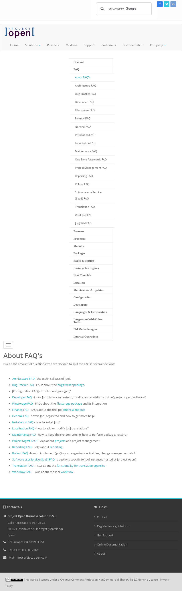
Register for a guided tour (114, 526)
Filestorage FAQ (85, 110)
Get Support (105, 535)
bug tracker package (70, 385)
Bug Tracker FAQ (85, 94)
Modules (71, 45)
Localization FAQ (85, 143)
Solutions (31, 45)
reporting (56, 447)
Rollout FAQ (82, 184)
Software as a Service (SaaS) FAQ (88, 195)
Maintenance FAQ (86, 151)
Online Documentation (112, 544)
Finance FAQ (82, 118)
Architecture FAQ (85, 85)
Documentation (133, 45)
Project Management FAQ (91, 168)
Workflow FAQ (83, 215)
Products (53, 45)
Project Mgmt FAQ (24, 441)
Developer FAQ (84, 102)
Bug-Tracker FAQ (23, 385)
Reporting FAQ (84, 176)
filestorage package (69, 403)
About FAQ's (82, 77)
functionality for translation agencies (81, 466)
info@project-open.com (31, 557)
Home (14, 45)
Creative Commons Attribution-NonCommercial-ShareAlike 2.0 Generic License (109, 579)
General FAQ (83, 126)
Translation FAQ (85, 207)
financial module (74, 410)
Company (156, 45)
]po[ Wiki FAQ (83, 223)
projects (60, 441)
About (101, 553)
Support (89, 45)
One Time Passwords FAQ (91, 159)
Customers (108, 45)
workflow (67, 472)
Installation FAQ (84, 135)
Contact (102, 517)
